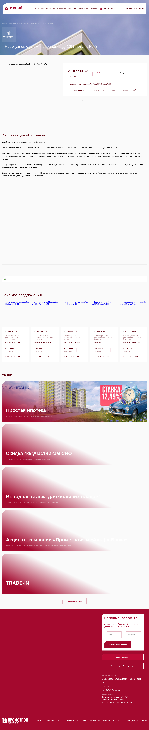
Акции (69, 8)
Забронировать (103, 73)
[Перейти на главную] (13, 8)
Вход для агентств (109, 8)
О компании (44, 8)
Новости (86, 8)
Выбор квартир (72, 720)
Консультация (125, 73)
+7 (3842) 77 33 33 (135, 8)
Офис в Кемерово (123, 657)
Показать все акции (74, 601)
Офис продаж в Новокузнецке (122, 666)
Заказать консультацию (118, 644)
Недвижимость (61, 8)
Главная (36, 8)
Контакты (94, 8)
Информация (78, 8)
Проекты (52, 8)
